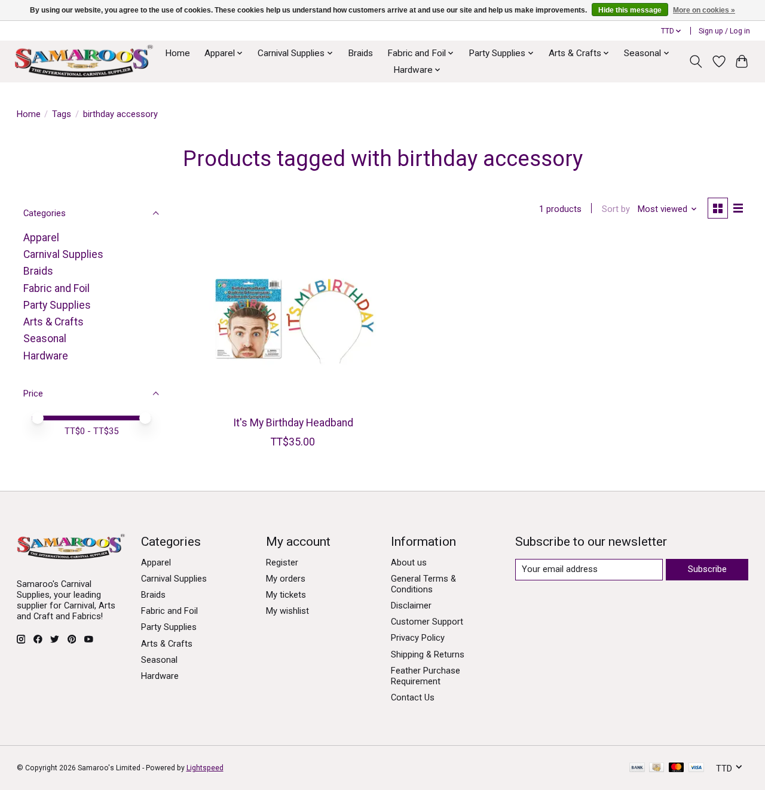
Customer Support (427, 621)
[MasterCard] (676, 768)
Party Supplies (57, 305)
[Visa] (696, 768)
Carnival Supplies (63, 254)
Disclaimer (411, 605)
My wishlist (287, 610)
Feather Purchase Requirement (425, 676)
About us (409, 562)
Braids (360, 53)
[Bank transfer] (637, 768)
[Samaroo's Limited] (83, 61)
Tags (61, 114)
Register (282, 562)
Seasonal (44, 339)
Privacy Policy (418, 637)
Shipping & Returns (427, 654)
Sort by (616, 209)
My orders (285, 578)
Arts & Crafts (53, 322)
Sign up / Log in (724, 31)
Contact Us (412, 697)
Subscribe (707, 569)
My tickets (286, 594)
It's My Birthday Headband (293, 423)
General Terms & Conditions (423, 584)
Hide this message (630, 10)
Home (177, 53)
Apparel (41, 238)
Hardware (45, 356)
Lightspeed (205, 768)
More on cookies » (704, 10)
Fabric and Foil (56, 288)
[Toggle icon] (695, 61)
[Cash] (656, 768)
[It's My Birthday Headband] (293, 322)
